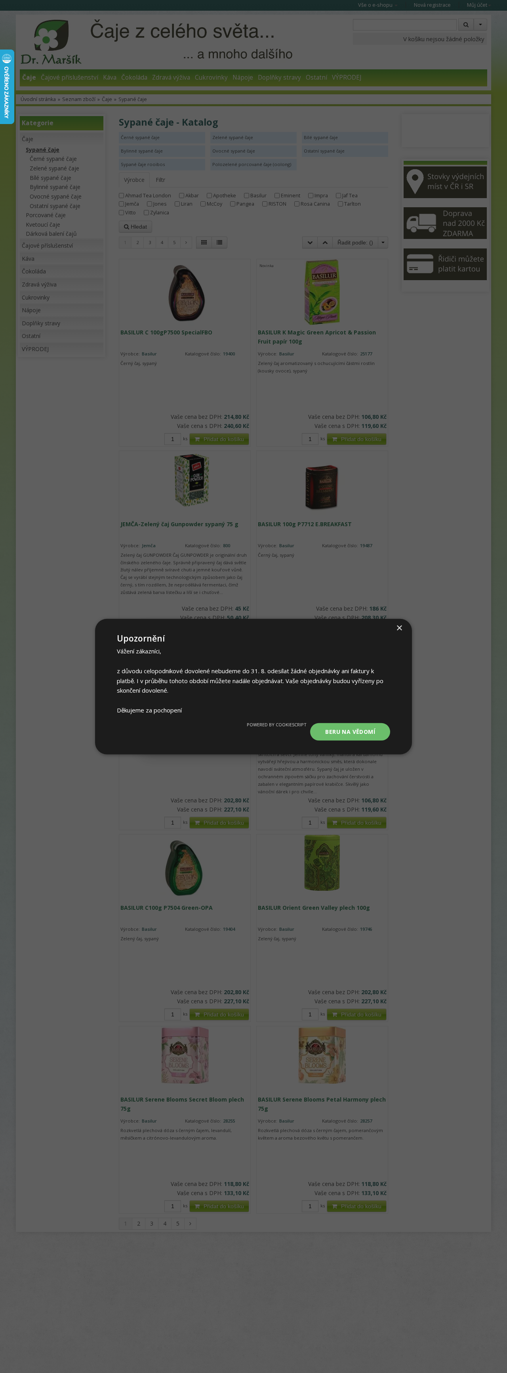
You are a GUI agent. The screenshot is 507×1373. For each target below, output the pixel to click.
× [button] (399, 628)
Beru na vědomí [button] (350, 731)
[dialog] (253, 686)
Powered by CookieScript (277, 724)
